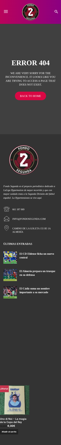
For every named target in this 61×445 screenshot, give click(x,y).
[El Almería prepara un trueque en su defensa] (10, 275)
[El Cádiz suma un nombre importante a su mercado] (10, 292)
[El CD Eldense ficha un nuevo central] (10, 257)
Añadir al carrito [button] (9, 432)
